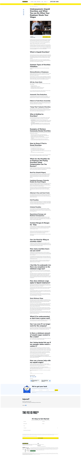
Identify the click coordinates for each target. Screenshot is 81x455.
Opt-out (41, 446)
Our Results (32, 1)
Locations (35, 1)
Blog (32, 6)
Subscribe (56, 390)
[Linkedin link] (25, 451)
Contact (45, 1)
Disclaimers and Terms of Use (37, 454)
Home (30, 6)
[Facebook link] (25, 449)
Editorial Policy (44, 446)
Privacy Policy (33, 454)
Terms (30, 436)
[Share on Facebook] (23, 9)
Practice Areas (38, 1)
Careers (40, 444)
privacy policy (36, 436)
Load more (23, 405)
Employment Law (36, 6)
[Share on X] (23, 11)
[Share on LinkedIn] (23, 13)
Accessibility (38, 446)
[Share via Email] (23, 14)
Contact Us (43, 444)
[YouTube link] (25, 450)
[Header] (25, 1)
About (42, 1)
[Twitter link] (25, 448)
